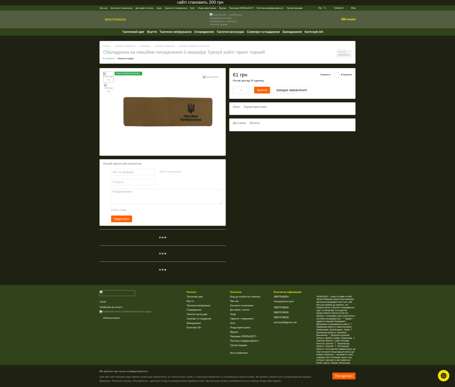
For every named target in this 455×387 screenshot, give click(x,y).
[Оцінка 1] (132, 210)
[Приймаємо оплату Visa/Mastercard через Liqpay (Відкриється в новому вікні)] (125, 311)
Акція (159, 8)
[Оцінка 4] (149, 210)
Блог (192, 8)
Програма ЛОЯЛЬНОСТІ (241, 8)
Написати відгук (126, 58)
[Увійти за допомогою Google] (190, 172)
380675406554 (115, 19)
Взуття (152, 31)
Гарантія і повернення (176, 8)
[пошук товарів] (330, 32)
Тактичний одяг (133, 31)
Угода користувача (207, 8)
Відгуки (222, 8)
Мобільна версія (111, 318)
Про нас (104, 8)
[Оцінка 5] (155, 210)
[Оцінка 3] (144, 210)
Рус (324, 8)
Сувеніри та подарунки (263, 31)
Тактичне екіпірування (175, 31)
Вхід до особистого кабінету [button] (245, 296)
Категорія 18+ (314, 31)
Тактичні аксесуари (230, 31)
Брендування (292, 31)
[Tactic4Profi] (211, 76)
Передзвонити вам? (284, 301)
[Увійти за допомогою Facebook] (185, 172)
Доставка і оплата (144, 8)
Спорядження (204, 31)
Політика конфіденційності (270, 8)
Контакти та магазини (122, 8)
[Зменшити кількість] (235, 90)
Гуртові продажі (295, 8)
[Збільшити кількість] (246, 90)
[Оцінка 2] (138, 210)
